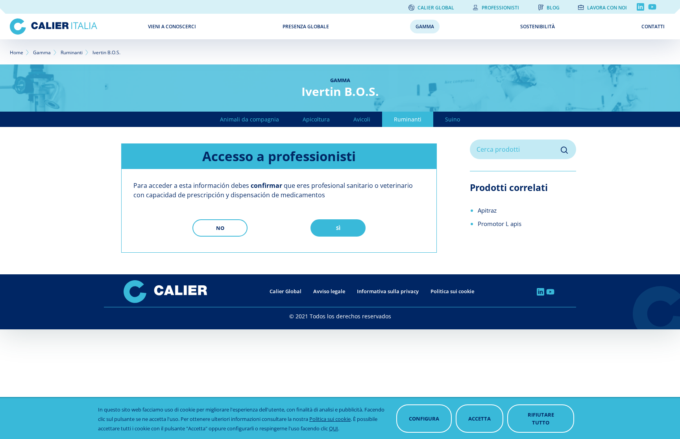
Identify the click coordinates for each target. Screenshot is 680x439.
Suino (452, 119)
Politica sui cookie (452, 291)
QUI (333, 428)
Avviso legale (329, 291)
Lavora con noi (607, 7)
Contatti (653, 26)
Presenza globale (306, 26)
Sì (338, 227)
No (220, 227)
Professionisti (500, 7)
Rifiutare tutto (541, 418)
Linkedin (640, 7)
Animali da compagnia (249, 119)
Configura (424, 418)
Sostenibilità (537, 26)
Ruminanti (72, 52)
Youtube (652, 7)
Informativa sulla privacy (388, 291)
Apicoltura (316, 119)
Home (16, 52)
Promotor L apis (499, 224)
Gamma (425, 26)
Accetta (479, 418)
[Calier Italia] (73, 26)
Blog (553, 7)
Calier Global (436, 7)
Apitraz (487, 210)
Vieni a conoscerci (172, 26)
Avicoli (361, 119)
